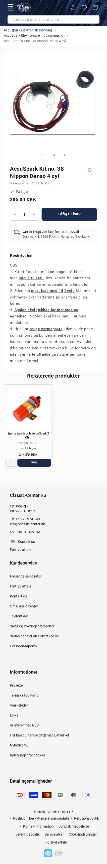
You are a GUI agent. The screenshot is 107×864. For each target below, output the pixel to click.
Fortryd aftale (20, 586)
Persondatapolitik (23, 646)
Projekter (17, 685)
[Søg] (12, 20)
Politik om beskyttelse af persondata (41, 818)
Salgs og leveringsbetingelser (32, 626)
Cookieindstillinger (83, 834)
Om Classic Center (24, 606)
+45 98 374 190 (28, 519)
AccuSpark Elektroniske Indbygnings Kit (34, 35)
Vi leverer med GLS (24, 725)
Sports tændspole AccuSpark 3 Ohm (28, 435)
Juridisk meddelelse (74, 826)
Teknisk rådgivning (24, 695)
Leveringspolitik (27, 834)
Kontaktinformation (38, 826)
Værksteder (19, 705)
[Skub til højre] (64, 154)
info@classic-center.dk (27, 524)
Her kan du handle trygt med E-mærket (39, 735)
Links (14, 715)
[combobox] (53, 19)
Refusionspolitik (86, 818)
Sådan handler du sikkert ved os (34, 636)
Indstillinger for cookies (28, 755)
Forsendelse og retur (26, 576)
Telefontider (19, 616)
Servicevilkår (54, 834)
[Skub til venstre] (42, 154)
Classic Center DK (60, 812)
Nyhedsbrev (19, 745)
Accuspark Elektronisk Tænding (28, 30)
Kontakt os (18, 596)
